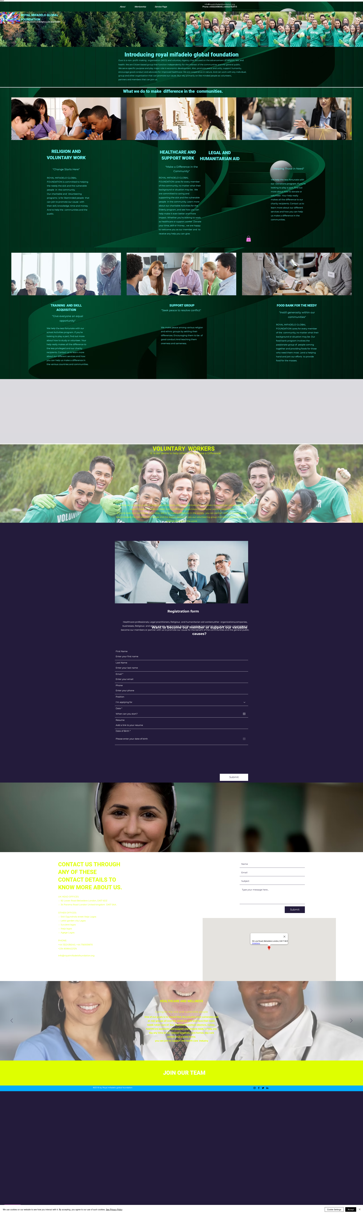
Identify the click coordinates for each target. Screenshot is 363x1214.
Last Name (121, 663)
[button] (248, 239)
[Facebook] (65, 961)
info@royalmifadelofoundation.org (220, 4)
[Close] (359, 1209)
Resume (120, 720)
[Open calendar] (244, 714)
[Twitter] (70, 961)
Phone (119, 685)
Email (119, 674)
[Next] (351, 1021)
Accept (351, 1209)
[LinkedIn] (76, 961)
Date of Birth (124, 731)
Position (120, 697)
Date (120, 708)
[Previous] (12, 1021)
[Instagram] (60, 961)
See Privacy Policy (114, 1209)
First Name (121, 651)
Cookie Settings (334, 1209)
